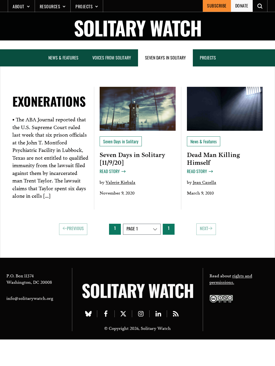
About (18, 6)
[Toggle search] (260, 6)
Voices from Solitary (111, 57)
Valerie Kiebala (120, 181)
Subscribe (217, 5)
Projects (84, 6)
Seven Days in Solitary (165, 57)
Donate (241, 5)
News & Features (63, 57)
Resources (50, 6)
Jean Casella (204, 181)
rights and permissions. (230, 278)
